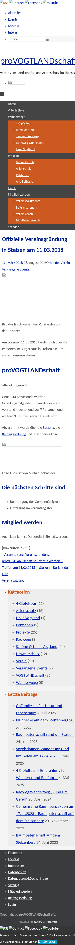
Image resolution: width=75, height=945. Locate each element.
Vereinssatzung (13, 581)
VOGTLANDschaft (30, 676)
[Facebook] (34, 3)
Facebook (15, 853)
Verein (65, 263)
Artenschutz (26, 611)
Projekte (53, 263)
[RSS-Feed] (4, 3)
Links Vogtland (28, 618)
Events (13, 20)
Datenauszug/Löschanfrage (28, 879)
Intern (12, 33)
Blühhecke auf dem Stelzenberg (42, 720)
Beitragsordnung (14, 434)
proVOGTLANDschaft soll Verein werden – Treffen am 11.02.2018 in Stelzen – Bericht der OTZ (35, 567)
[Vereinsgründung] (32, 276)
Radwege (23, 640)
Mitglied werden (20, 892)
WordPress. (51, 922)
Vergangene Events (15, 270)
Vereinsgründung (37, 555)
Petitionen (24, 625)
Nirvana (38, 922)
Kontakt (13, 26)
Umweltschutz (28, 654)
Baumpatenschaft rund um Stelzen (45, 735)
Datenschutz (17, 872)
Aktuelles (14, 13)
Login (12, 905)
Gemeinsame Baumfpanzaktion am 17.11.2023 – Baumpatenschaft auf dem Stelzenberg (45, 814)
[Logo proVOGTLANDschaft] (32, 446)
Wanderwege (27, 683)
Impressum (16, 866)
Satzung (48, 428)
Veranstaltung (14, 555)
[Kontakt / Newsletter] (17, 3)
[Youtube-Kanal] (51, 3)
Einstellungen (47, 942)
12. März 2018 (12, 263)
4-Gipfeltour (26, 604)
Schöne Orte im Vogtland (36, 647)
